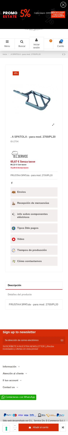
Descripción (14, 285)
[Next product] (64, 54)
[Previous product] (63, 54)
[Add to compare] (63, 428)
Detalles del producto (20, 294)
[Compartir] (12, 183)
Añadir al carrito (40, 427)
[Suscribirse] (62, 340)
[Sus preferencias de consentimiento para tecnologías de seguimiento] (6, 428)
